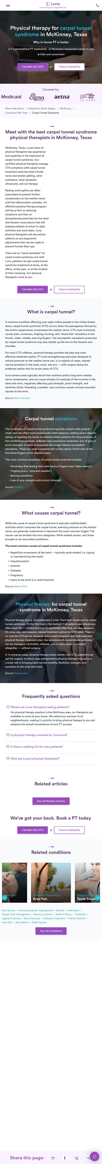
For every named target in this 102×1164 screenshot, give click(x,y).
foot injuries (9, 910)
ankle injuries (39, 922)
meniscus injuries (43, 914)
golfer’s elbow (64, 914)
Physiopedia (20, 673)
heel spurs (74, 910)
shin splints (22, 922)
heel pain (7, 922)
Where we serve (14, 108)
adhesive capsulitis (55, 918)
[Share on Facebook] (65, 1158)
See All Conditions (51, 931)
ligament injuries (11, 918)
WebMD (18, 487)
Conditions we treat (16, 113)
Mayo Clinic (20, 586)
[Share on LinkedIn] (77, 1158)
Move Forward (22, 398)
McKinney (65, 108)
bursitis (60, 910)
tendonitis (81, 914)
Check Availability (69, 66)
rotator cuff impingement (16, 914)
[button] (8, 5)
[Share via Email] (53, 1158)
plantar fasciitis (77, 918)
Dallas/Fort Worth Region (42, 108)
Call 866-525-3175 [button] (32, 66)
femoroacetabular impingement (36, 910)
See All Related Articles (51, 801)
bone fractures (32, 918)
